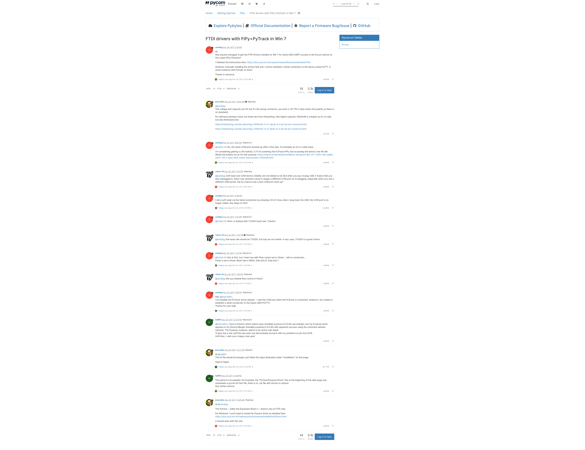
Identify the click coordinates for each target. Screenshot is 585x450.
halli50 (218, 320)
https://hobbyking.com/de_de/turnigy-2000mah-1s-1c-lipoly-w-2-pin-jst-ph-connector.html (261, 124)
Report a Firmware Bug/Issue (323, 25)
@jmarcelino (248, 292)
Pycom (345, 44)
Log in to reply (324, 90)
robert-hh (219, 171)
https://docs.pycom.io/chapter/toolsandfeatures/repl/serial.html (278, 62)
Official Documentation (270, 25)
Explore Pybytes (227, 25)
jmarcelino (219, 102)
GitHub (363, 25)
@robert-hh (248, 143)
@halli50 (249, 350)
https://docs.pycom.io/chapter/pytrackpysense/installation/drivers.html (250, 416)
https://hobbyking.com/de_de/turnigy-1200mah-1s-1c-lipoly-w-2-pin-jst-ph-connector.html (260, 129)
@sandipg (252, 102)
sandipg (219, 47)
